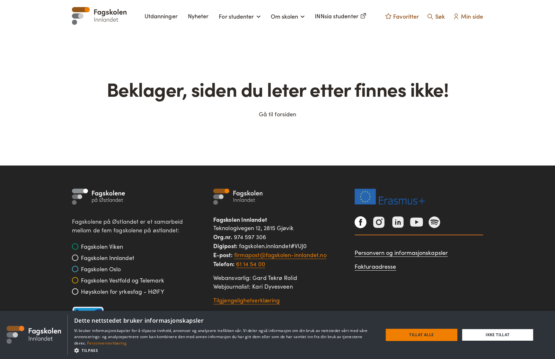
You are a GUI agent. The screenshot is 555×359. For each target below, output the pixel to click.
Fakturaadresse (375, 266)
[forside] (99, 16)
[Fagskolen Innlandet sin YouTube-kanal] (416, 222)
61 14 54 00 (250, 264)
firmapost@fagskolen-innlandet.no (280, 255)
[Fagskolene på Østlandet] (98, 197)
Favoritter (406, 16)
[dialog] (277, 335)
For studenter (236, 16)
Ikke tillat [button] (497, 334)
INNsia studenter (336, 16)
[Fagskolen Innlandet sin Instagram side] (379, 222)
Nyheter (198, 16)
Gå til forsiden (277, 114)
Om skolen (284, 16)
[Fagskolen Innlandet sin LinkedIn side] (398, 222)
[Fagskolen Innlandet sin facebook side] (360, 222)
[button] (224, 350)
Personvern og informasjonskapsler (401, 252)
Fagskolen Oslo (101, 269)
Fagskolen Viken (102, 246)
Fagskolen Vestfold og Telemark (122, 280)
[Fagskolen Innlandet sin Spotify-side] (434, 222)
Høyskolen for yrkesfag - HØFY (122, 291)
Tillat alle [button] (421, 334)
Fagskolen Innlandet (107, 258)
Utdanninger (161, 16)
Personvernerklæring (107, 343)
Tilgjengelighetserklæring (246, 300)
